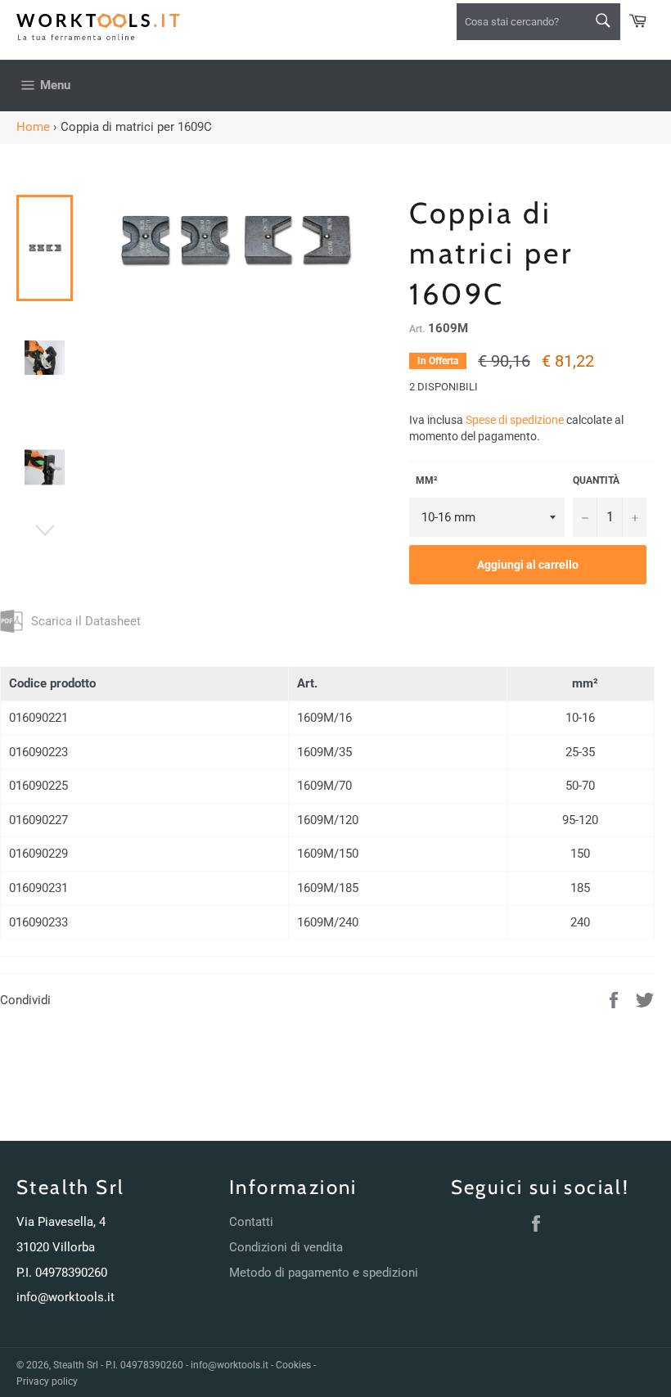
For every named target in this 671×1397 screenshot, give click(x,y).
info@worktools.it (65, 1297)
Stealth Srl (75, 1365)
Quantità (596, 480)
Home (33, 126)
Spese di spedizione (515, 419)
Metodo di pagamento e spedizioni (323, 1272)
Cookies (293, 1365)
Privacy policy (47, 1381)
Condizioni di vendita (286, 1247)
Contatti (251, 1221)
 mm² (423, 480)
